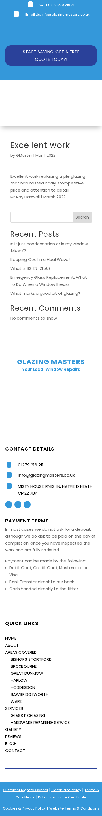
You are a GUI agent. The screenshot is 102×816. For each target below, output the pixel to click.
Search (82, 217)
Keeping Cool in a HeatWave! (40, 259)
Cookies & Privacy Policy (24, 808)
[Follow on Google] (27, 504)
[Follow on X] (17, 504)
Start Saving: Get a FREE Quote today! (51, 55)
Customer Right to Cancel (25, 790)
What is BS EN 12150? (30, 268)
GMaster (24, 155)
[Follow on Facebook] (8, 504)
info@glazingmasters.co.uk (66, 14)
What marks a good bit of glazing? (45, 293)
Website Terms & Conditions (74, 808)
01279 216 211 (64, 4)
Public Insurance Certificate (62, 797)
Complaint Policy (66, 790)
